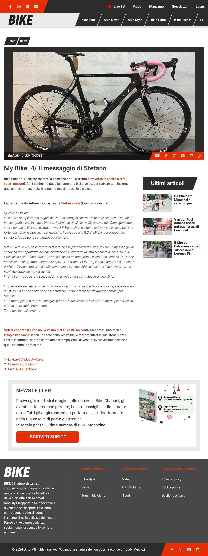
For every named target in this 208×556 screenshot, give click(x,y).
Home (11, 41)
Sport (126, 495)
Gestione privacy (173, 495)
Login (200, 6)
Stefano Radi (70, 203)
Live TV (119, 6)
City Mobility (131, 487)
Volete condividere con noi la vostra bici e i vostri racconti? (46, 330)
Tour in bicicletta (93, 495)
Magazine (156, 6)
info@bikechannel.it (18, 335)
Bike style (88, 479)
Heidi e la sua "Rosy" (22, 369)
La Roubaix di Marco (22, 364)
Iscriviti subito (47, 437)
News (23, 41)
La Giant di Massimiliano (26, 359)
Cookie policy (171, 487)
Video (137, 6)
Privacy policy (171, 479)
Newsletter (180, 6)
